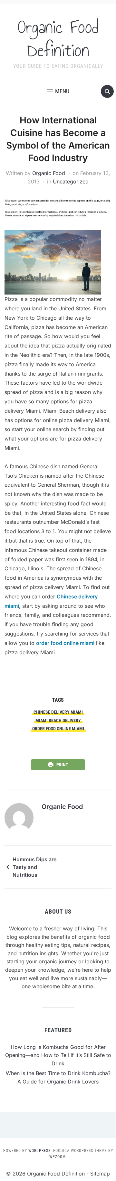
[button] (58, 91)
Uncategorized (71, 181)
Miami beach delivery (58, 720)
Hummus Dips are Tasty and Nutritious (34, 867)
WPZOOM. (58, 1157)
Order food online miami (58, 728)
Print (62, 764)
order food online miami (65, 643)
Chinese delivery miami (58, 712)
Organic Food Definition (58, 38)
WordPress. (40, 1150)
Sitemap (100, 1173)
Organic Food (48, 173)
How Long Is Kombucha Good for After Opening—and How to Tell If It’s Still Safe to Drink (58, 1055)
